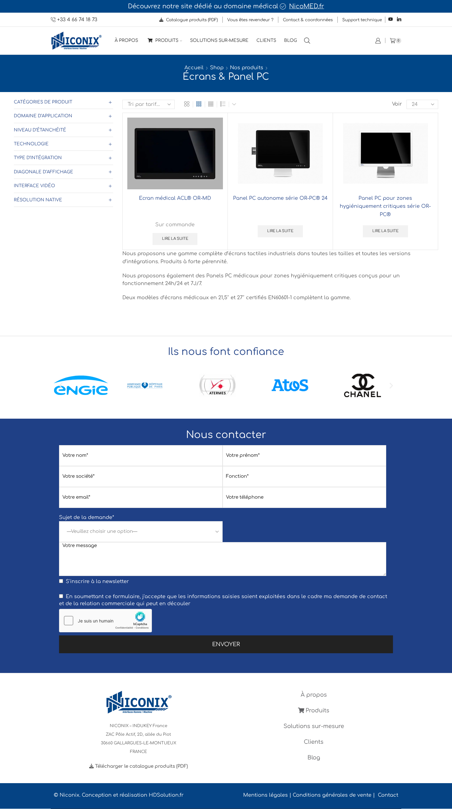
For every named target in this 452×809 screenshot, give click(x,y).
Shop (217, 67)
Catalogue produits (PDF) (191, 20)
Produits (166, 40)
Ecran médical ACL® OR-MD (175, 198)
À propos (126, 40)
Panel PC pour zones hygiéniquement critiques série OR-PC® (385, 206)
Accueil (194, 67)
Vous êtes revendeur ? (250, 20)
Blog (290, 40)
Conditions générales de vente (332, 795)
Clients (266, 40)
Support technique (362, 20)
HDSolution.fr (166, 795)
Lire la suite (175, 239)
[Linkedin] (399, 19)
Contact (388, 795)
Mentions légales (265, 795)
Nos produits (246, 67)
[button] (61, 385)
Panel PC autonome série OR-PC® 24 (280, 198)
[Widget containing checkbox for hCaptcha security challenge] (105, 620)
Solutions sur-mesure (219, 40)
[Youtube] (390, 19)
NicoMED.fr (306, 6)
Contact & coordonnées (308, 20)
